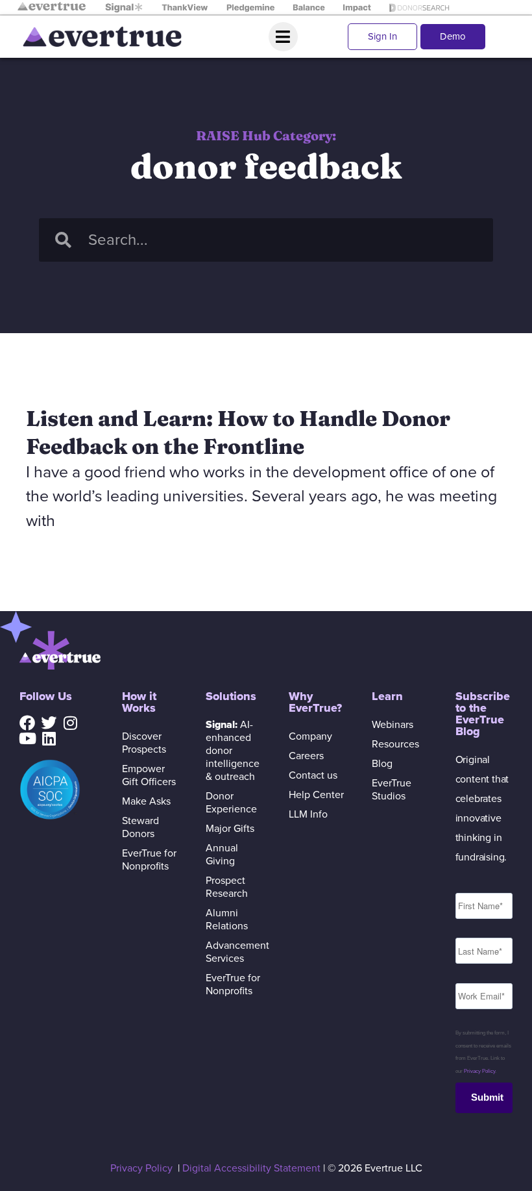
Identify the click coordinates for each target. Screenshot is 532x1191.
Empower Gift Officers (149, 775)
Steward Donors (140, 827)
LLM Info (308, 814)
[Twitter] (48, 723)
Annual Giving (222, 855)
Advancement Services (234, 952)
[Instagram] (70, 723)
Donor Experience (231, 803)
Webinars (392, 724)
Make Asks (146, 801)
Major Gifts (230, 828)
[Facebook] (27, 723)
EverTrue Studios (391, 790)
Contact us (313, 775)
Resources (395, 744)
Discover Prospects (144, 743)
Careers (306, 755)
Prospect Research (227, 887)
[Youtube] (27, 738)
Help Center (316, 794)
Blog (382, 763)
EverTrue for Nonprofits (149, 860)
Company (310, 736)
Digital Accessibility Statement (251, 1168)
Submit (487, 1097)
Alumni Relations (227, 920)
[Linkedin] (48, 738)
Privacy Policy (479, 1071)
